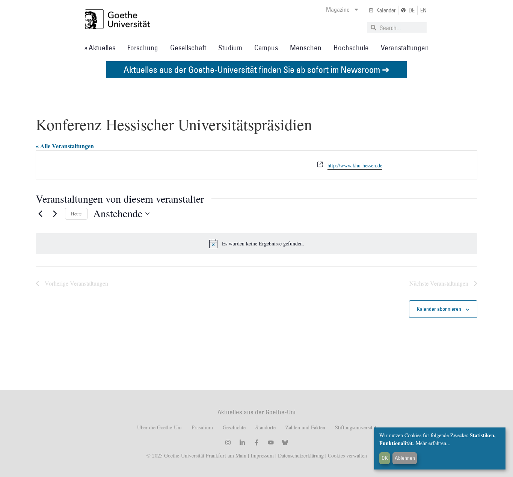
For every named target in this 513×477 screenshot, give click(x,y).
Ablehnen (405, 457)
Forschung (142, 47)
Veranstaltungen (405, 47)
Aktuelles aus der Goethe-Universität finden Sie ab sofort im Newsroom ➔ (256, 69)
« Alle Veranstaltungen (65, 145)
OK (385, 457)
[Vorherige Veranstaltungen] (40, 213)
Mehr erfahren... (433, 443)
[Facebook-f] (256, 442)
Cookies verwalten (347, 455)
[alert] (256, 243)
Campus (266, 47)
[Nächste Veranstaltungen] (54, 213)
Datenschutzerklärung (301, 455)
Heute (76, 214)
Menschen (305, 47)
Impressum (261, 455)
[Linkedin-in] (242, 442)
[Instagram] (228, 442)
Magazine (338, 9)
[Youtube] (271, 442)
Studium (230, 47)
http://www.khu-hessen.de (354, 165)
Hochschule (351, 47)
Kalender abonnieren (439, 308)
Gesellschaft (188, 47)
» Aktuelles (99, 47)
